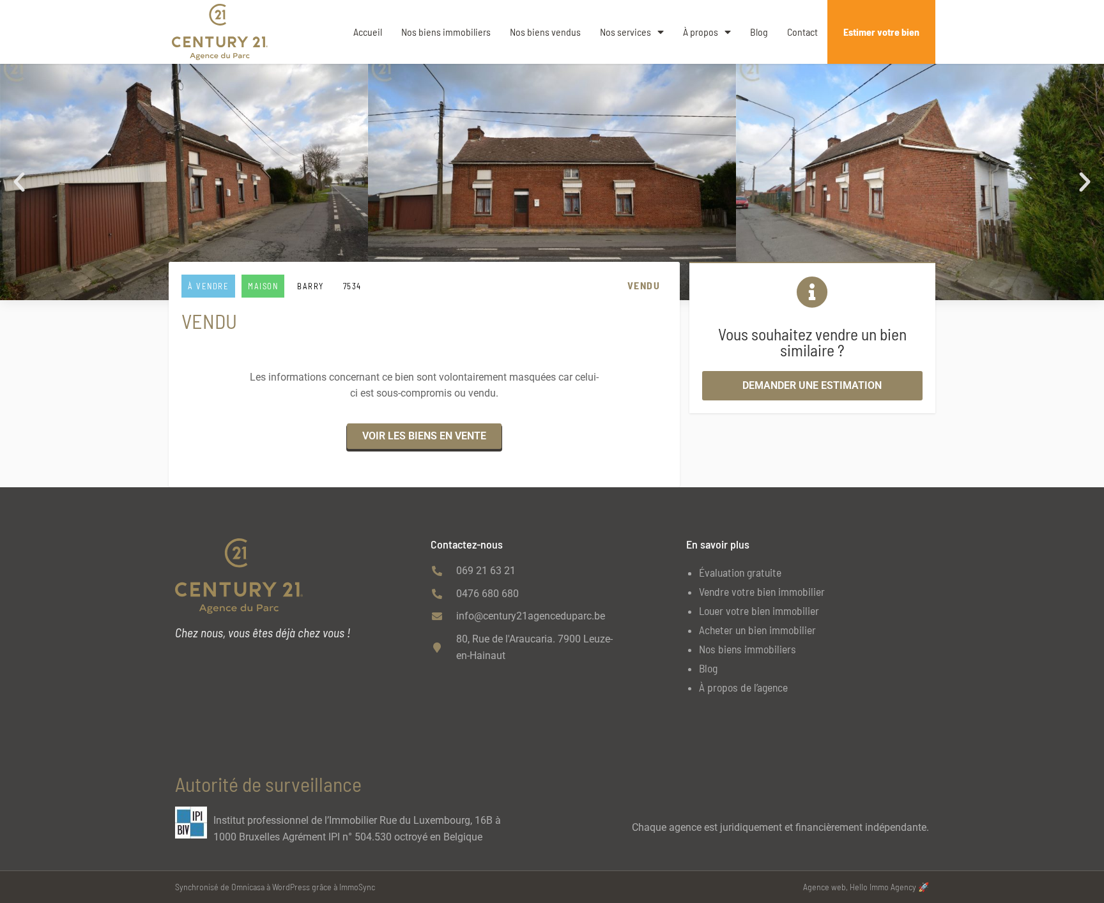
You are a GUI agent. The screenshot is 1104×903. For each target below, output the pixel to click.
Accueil (367, 32)
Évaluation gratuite (740, 572)
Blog (759, 32)
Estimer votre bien (881, 32)
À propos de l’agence (743, 687)
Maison (263, 286)
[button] (19, 182)
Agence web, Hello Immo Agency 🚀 (866, 886)
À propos (700, 32)
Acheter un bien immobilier (757, 630)
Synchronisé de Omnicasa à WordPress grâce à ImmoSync (275, 886)
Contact (802, 32)
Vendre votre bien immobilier (762, 591)
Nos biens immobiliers (446, 32)
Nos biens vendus (545, 32)
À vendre (208, 286)
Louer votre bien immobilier (759, 610)
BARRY (310, 286)
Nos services (625, 32)
